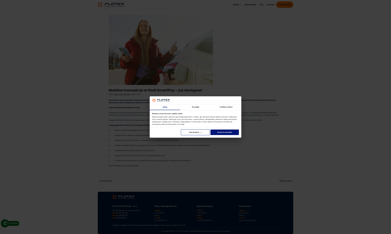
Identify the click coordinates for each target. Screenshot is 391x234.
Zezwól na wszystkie (224, 132)
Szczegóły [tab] (195, 107)
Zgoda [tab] (165, 107)
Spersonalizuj (194, 132)
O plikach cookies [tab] (226, 107)
